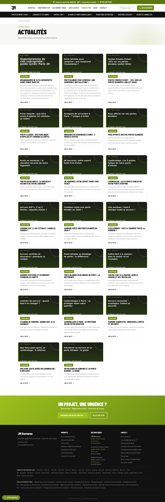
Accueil (20, 21)
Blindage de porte (96, 482)
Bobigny (120, 473)
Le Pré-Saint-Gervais (57, 473)
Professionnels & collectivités (131, 450)
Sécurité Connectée (145, 15)
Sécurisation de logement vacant (94, 488)
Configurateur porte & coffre (131, 446)
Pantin (67, 473)
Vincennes (73, 473)
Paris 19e (54, 470)
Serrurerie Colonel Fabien (100, 447)
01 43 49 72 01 (147, 8)
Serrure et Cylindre (41, 15)
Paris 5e (88, 470)
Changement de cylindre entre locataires (56, 488)
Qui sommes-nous (59, 8)
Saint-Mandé (82, 473)
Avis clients (74, 8)
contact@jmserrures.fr (26, 445)
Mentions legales (127, 462)
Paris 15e (115, 470)
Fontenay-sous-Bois (94, 473)
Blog (95, 8)
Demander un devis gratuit (72, 415)
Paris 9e (94, 470)
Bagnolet (23, 473)
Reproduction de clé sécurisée (30, 485)
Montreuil (30, 473)
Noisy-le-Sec (106, 473)
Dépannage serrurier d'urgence (44, 482)
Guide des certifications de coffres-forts (111, 485)
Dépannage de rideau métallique (70, 485)
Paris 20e (40, 470)
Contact (103, 8)
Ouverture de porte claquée (64, 482)
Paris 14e (108, 470)
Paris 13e (101, 470)
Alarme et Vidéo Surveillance (80, 15)
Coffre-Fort (59, 15)
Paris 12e (61, 470)
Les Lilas (37, 473)
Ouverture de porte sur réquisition (31, 488)
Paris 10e (81, 470)
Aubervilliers (134, 473)
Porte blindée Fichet (20, 15)
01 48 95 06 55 (96, 464)
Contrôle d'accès (125, 15)
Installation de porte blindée (113, 482)
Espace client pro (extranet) (130, 453)
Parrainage (125, 456)
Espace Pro (86, 8)
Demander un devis (127, 443)
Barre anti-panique (77, 488)
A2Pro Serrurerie (97, 457)
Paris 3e (67, 470)
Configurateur (44, 8)
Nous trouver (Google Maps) (130, 459)
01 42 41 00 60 (95, 454)
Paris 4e (74, 470)
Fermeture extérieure (105, 15)
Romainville (45, 473)
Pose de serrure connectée (50, 485)
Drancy (114, 473)
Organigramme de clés (89, 485)
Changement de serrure (82, 482)
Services (31, 8)
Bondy (126, 473)
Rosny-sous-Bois (27, 476)
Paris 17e (122, 470)
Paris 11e (47, 470)
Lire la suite (24, 102)
